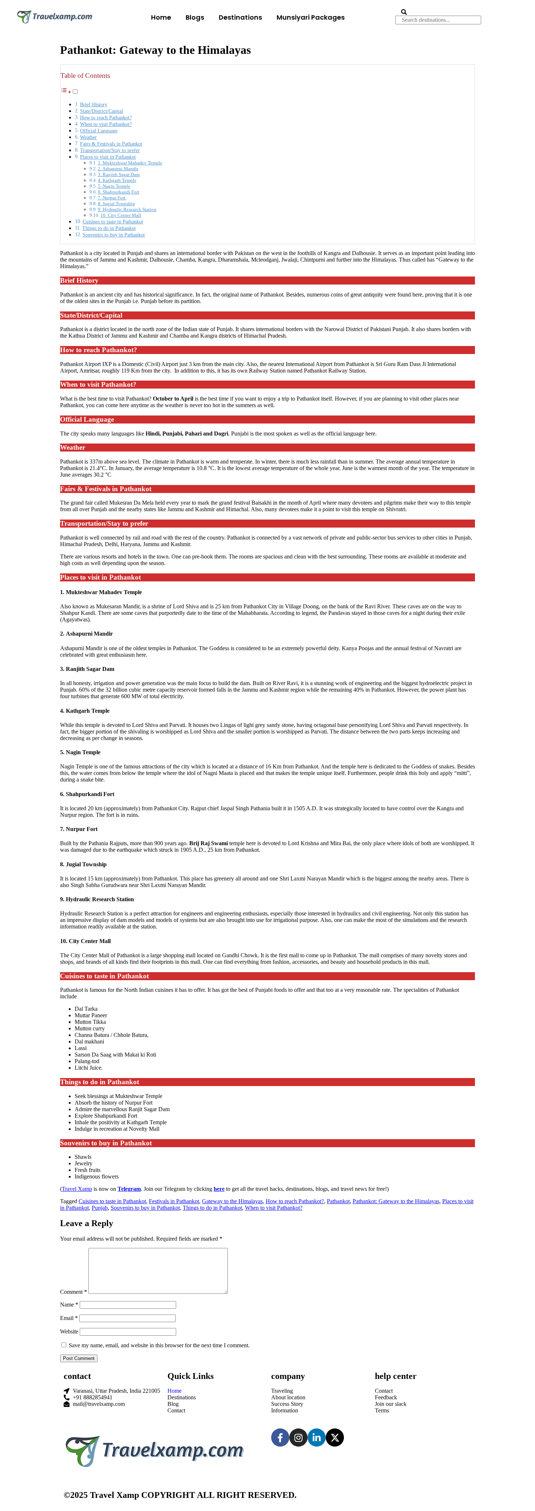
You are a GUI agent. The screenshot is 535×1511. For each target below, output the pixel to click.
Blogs (195, 17)
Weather (88, 137)
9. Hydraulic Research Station (127, 209)
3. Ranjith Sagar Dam (119, 174)
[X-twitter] (335, 1437)
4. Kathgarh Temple (117, 180)
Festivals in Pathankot (174, 1201)
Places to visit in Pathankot (108, 157)
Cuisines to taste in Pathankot (113, 221)
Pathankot (338, 1201)
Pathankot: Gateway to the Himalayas (396, 1201)
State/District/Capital (101, 111)
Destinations (240, 17)
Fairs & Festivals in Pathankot (111, 144)
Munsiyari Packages (311, 17)
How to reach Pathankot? (106, 117)
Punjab (100, 1208)
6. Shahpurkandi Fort (118, 192)
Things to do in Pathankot (109, 228)
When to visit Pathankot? (106, 124)
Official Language (99, 131)
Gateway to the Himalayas (232, 1201)
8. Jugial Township (116, 203)
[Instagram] (298, 1437)
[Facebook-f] (280, 1437)
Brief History (93, 104)
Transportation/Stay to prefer (110, 150)
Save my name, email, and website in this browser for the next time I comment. (159, 1345)
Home (161, 17)
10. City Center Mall (120, 215)
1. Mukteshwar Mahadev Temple (130, 163)
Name (69, 1304)
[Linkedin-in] (317, 1437)
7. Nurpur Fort (112, 197)
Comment (73, 1292)
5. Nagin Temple (114, 186)
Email (69, 1318)
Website (69, 1331)
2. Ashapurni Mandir (118, 168)
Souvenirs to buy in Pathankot (114, 235)
